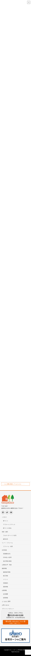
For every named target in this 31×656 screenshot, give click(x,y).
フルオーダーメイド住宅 (9, 535)
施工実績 (5, 575)
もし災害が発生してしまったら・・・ (14, 484)
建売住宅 (5, 539)
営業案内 (5, 583)
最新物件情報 (6, 572)
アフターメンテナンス (9, 524)
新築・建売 (5, 531)
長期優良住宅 (6, 553)
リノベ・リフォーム (7, 542)
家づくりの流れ (7, 528)
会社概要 (5, 594)
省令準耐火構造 (7, 561)
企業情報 (4, 590)
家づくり (5, 520)
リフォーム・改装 (8, 546)
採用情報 (5, 597)
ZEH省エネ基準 (7, 557)
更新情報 (5, 586)
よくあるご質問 (6, 601)
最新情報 (4, 568)
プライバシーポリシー (8, 608)
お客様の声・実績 (7, 564)
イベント (5, 579)
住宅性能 (4, 550)
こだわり (4, 517)
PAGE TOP (28, 634)
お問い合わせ (5, 605)
